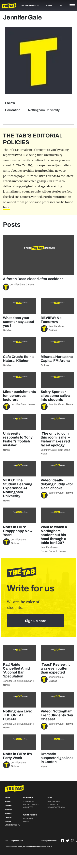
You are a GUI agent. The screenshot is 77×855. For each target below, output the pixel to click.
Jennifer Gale (17, 284)
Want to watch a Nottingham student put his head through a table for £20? (54, 535)
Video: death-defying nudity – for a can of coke (57, 484)
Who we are (54, 802)
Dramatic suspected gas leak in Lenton (57, 758)
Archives (28, 807)
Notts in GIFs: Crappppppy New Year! (17, 531)
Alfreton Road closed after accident (33, 279)
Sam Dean (64, 450)
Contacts (53, 804)
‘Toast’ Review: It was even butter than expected (55, 668)
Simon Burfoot (49, 551)
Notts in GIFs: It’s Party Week (17, 756)
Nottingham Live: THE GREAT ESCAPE (17, 715)
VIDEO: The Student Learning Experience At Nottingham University (17, 488)
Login (26, 822)
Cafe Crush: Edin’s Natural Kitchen (18, 359)
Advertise (28, 802)
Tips (59, 6)
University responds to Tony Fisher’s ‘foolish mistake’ (18, 439)
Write (49, 6)
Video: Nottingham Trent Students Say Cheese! (57, 715)
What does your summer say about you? (18, 322)
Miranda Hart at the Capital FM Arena (57, 359)
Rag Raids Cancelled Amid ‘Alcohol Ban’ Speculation (16, 670)
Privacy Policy (31, 804)
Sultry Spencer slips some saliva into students (55, 396)
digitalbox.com (17, 841)
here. (6, 207)
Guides (7, 330)
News (31, 284)
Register (28, 819)
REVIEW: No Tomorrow (51, 320)
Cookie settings (56, 807)
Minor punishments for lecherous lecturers (19, 396)
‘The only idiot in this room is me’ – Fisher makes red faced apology (55, 439)
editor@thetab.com (48, 841)
